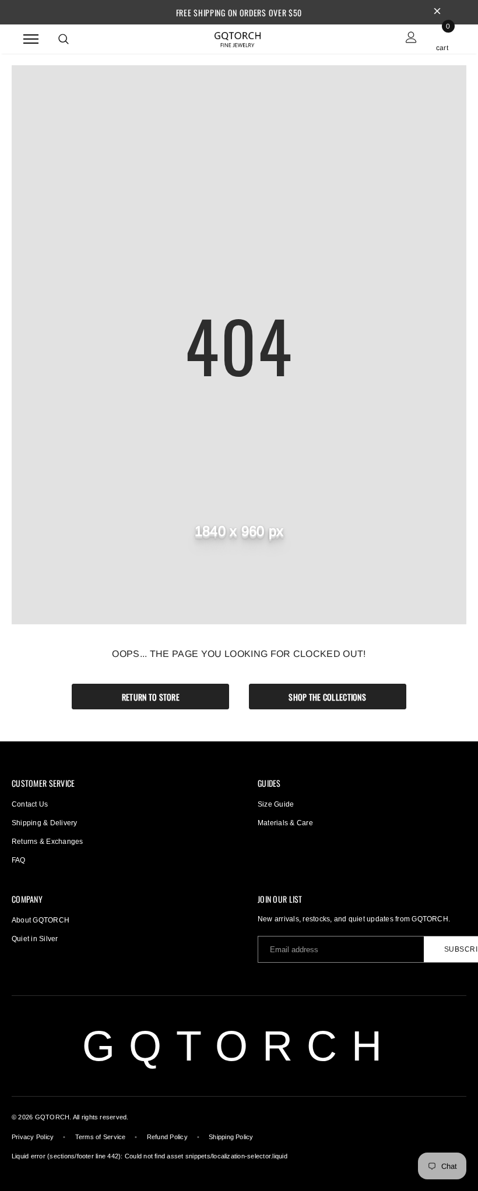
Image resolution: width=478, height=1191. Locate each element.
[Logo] (238, 38)
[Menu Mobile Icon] (30, 39)
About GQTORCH (40, 920)
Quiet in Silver (35, 939)
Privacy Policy (33, 1136)
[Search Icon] (63, 39)
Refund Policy (167, 1136)
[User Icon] (411, 38)
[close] (437, 12)
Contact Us (30, 804)
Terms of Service (100, 1136)
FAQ (19, 860)
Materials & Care (285, 823)
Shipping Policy (231, 1136)
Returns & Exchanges (47, 841)
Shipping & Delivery (45, 823)
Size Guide (276, 804)
